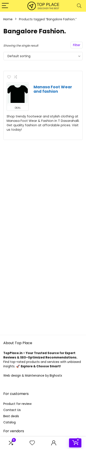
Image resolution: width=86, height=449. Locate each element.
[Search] (79, 6)
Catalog (9, 422)
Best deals (11, 416)
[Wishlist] (32, 443)
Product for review (17, 404)
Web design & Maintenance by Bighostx (32, 376)
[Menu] (5, 6)
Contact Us (12, 410)
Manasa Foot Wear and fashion (53, 89)
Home (8, 19)
